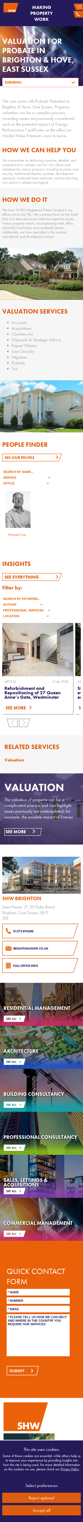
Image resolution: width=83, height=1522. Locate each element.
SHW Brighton (21, 898)
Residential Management (37, 1008)
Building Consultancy (34, 1094)
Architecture (21, 1051)
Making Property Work (41, 13)
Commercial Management (38, 1223)
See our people (19, 457)
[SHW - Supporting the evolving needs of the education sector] (37, 649)
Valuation (14, 760)
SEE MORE (16, 708)
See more (16, 832)
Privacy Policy (70, 1469)
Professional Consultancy (40, 1137)
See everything (21, 577)
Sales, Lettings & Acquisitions (26, 1182)
